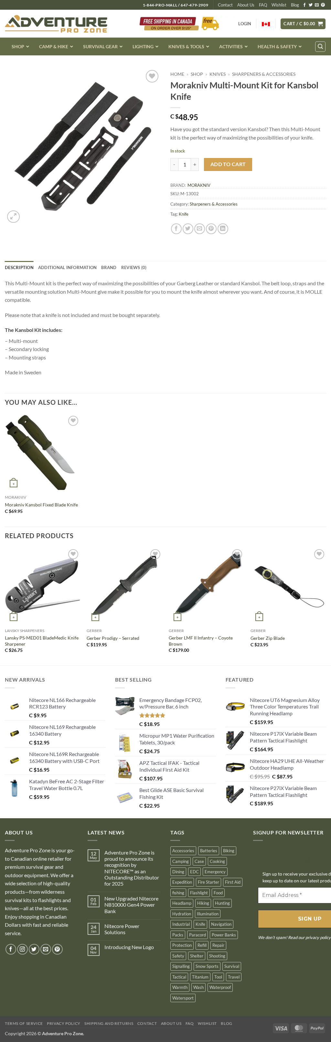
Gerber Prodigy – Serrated (113, 638)
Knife (183, 214)
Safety (178, 955)
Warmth (179, 987)
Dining (178, 871)
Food (218, 892)
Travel (234, 977)
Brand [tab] (108, 267)
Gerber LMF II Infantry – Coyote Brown (201, 641)
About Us (245, 4)
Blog (295, 4)
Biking (228, 850)
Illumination (208, 913)
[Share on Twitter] (188, 228)
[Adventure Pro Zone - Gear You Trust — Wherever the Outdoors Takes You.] (56, 24)
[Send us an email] (317, 5)
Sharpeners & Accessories (263, 74)
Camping (180, 861)
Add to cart (228, 164)
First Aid (232, 882)
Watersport (183, 998)
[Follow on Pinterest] (323, 5)
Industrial (181, 924)
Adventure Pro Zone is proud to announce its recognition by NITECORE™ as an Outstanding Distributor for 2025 (131, 868)
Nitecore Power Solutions (121, 929)
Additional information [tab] (67, 267)
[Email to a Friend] (199, 228)
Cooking (217, 861)
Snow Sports (207, 966)
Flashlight (199, 892)
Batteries (208, 850)
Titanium (200, 977)
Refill (202, 945)
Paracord (197, 934)
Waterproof (220, 987)
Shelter (196, 955)
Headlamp (181, 903)
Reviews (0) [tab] (134, 267)
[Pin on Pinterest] (211, 228)
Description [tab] (19, 267)
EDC (194, 871)
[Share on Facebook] (176, 228)
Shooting (217, 955)
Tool (218, 977)
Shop (197, 74)
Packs (177, 934)
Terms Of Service (24, 1023)
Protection (182, 945)
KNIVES (217, 74)
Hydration (181, 913)
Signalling (181, 966)
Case (199, 861)
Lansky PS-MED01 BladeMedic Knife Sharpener (42, 641)
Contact (225, 4)
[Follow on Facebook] (304, 5)
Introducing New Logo (129, 947)
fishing (178, 892)
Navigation (221, 924)
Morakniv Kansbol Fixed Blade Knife (41, 504)
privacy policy (318, 937)
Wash (198, 987)
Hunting (222, 903)
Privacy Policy (63, 1023)
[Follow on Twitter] (311, 5)
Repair (218, 945)
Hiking (203, 903)
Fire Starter (208, 882)
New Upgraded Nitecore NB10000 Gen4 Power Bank (131, 904)
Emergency (215, 871)
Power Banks (224, 934)
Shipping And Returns (108, 1023)
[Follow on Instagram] (22, 949)
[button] (303, 23)
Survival (231, 966)
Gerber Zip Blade (268, 638)
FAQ (263, 4)
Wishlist (279, 4)
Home (177, 74)
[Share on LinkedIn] (223, 228)
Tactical (179, 977)
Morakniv (198, 185)
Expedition (182, 882)
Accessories (183, 850)
